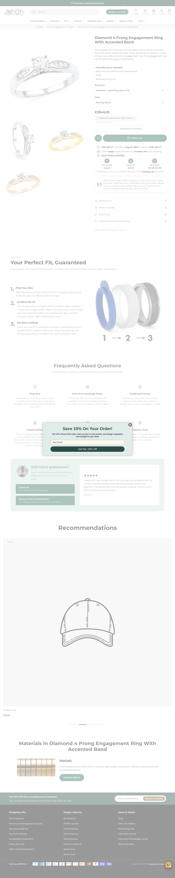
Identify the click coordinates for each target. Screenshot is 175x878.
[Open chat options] (168, 864)
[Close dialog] (130, 424)
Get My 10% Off (87, 449)
